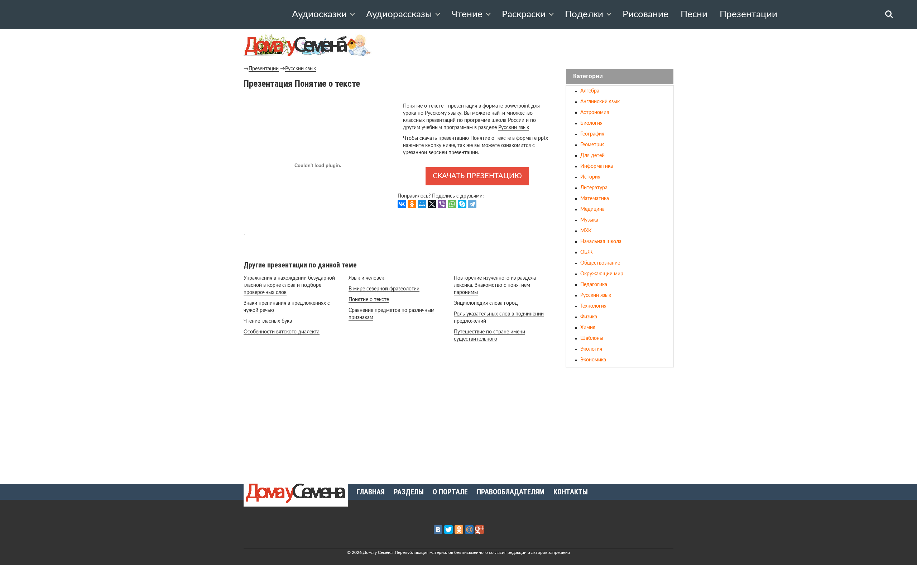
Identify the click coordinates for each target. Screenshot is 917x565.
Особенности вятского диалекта (282, 331)
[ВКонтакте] (402, 204)
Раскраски (524, 14)
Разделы (409, 491)
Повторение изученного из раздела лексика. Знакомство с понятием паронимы (495, 285)
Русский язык (300, 68)
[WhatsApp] (452, 204)
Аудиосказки (319, 14)
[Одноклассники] (412, 204)
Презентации (748, 14)
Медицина (592, 209)
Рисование (645, 14)
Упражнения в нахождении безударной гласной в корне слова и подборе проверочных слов (289, 285)
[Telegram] (472, 204)
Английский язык (600, 101)
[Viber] (442, 204)
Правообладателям (510, 491)
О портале (450, 491)
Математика (594, 198)
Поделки (584, 14)
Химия (587, 327)
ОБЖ (586, 252)
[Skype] (462, 204)
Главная (370, 491)
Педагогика (593, 284)
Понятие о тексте (369, 299)
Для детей (592, 155)
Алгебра (589, 91)
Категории (588, 76)
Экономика (593, 359)
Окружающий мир (601, 273)
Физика (588, 316)
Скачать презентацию (477, 176)
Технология (593, 306)
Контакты (570, 491)
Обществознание (600, 263)
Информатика (596, 166)
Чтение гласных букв (268, 321)
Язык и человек (366, 278)
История (590, 177)
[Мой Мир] (422, 204)
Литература (594, 187)
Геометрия (592, 144)
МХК (585, 230)
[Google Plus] (479, 529)
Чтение (466, 14)
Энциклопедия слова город (486, 303)
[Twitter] (448, 529)
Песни (694, 14)
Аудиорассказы (399, 14)
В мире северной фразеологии (384, 288)
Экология (591, 349)
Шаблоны (591, 338)
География (592, 134)
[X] (432, 204)
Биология (591, 123)
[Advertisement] (619, 422)
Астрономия (594, 112)
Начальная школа (600, 241)
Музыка (589, 220)
